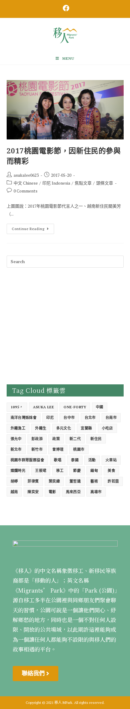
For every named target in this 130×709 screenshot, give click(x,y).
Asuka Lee (43, 407)
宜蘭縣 (86, 428)
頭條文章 (104, 183)
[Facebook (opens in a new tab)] (65, 8)
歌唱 (57, 460)
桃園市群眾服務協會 (27, 460)
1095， (17, 407)
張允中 (16, 438)
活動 (92, 460)
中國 (99, 407)
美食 (111, 470)
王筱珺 (40, 470)
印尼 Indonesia (56, 183)
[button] (35, 673)
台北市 (90, 417)
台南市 (111, 417)
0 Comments (25, 191)
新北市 (16, 449)
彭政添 (37, 438)
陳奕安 (33, 492)
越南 (14, 492)
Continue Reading (33, 227)
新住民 (96, 438)
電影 (52, 492)
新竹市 (37, 449)
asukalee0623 (26, 175)
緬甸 (94, 470)
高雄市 (96, 492)
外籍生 (40, 428)
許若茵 (113, 481)
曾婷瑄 (57, 449)
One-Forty (74, 407)
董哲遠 (75, 481)
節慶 (77, 470)
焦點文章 (83, 183)
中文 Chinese (26, 183)
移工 (60, 470)
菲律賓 (33, 481)
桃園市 (78, 449)
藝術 (94, 481)
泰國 (75, 460)
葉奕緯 (54, 481)
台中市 (69, 417)
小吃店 (107, 428)
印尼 (50, 417)
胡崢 (14, 481)
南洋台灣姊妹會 (24, 417)
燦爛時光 (18, 470)
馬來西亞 (73, 492)
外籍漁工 (18, 428)
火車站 (111, 460)
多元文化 (63, 428)
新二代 (75, 438)
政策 (56, 438)
